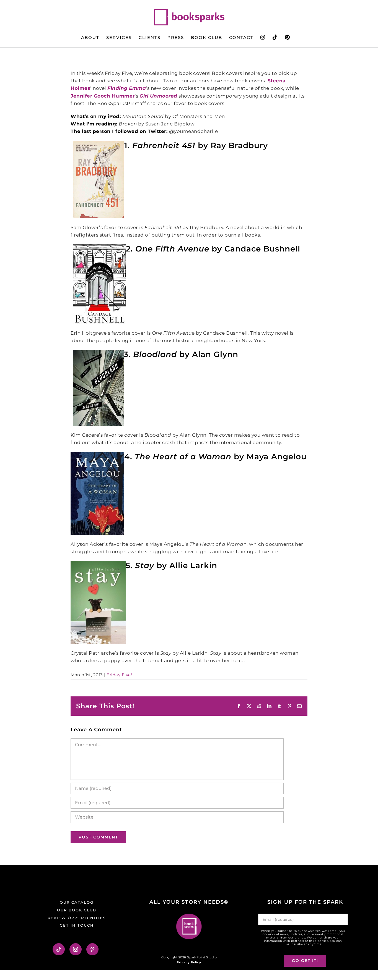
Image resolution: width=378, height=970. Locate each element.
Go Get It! (305, 960)
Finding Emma (126, 88)
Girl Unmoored (158, 96)
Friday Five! (119, 674)
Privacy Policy (189, 962)
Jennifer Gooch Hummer (103, 96)
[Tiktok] (59, 949)
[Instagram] (75, 949)
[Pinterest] (92, 949)
